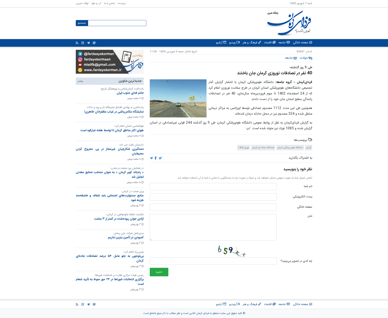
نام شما (308, 186)
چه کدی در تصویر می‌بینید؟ (296, 261)
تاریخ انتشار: (190, 52)
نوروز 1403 (243, 148)
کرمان (308, 148)
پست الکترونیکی (302, 197)
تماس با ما (109, 3)
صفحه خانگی (304, 207)
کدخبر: (308, 52)
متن (310, 216)
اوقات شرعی (82, 3)
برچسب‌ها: (300, 140)
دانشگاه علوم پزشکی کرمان (290, 148)
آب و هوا (96, 3)
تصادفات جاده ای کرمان (263, 148)
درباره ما (122, 3)
